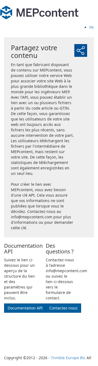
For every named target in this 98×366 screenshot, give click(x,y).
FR (91, 27)
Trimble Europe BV (67, 357)
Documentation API (25, 308)
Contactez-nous (63, 308)
